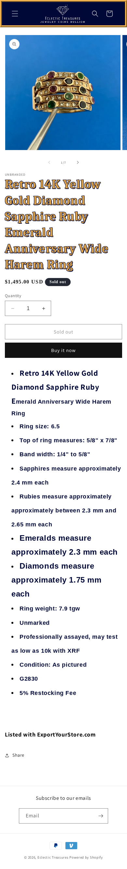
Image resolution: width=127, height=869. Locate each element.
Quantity (13, 295)
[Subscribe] (100, 816)
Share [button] (18, 755)
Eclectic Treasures (53, 857)
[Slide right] (78, 162)
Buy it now (63, 350)
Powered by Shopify (86, 857)
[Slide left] (49, 162)
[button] (15, 13)
